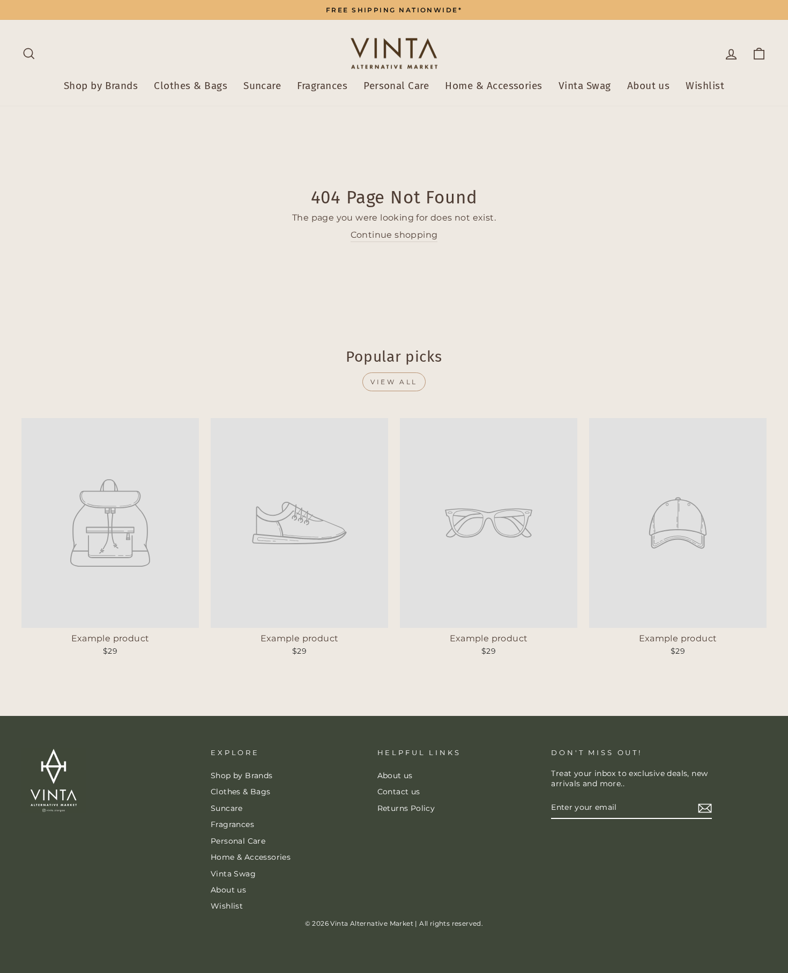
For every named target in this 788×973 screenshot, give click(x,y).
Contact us (398, 791)
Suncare (262, 85)
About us (648, 85)
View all (394, 382)
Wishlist (705, 85)
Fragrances (322, 85)
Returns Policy (406, 808)
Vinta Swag (585, 85)
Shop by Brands (101, 85)
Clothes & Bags (190, 85)
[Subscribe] (705, 808)
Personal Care (396, 85)
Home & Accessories (493, 85)
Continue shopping (394, 235)
